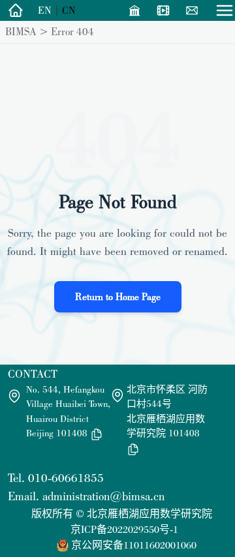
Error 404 (72, 31)
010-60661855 (66, 477)
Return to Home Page (118, 296)
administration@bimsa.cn (103, 496)
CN (69, 10)
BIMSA (21, 31)
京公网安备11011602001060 (133, 545)
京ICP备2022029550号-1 (124, 529)
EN (45, 10)
